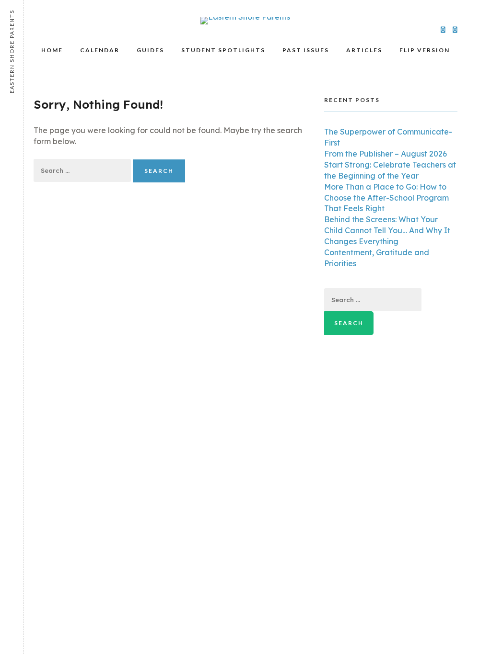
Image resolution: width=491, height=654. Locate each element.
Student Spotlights (223, 50)
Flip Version (424, 50)
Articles (364, 50)
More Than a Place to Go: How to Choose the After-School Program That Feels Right (386, 198)
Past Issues (305, 50)
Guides (150, 50)
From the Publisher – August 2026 (385, 153)
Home (52, 50)
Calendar (99, 50)
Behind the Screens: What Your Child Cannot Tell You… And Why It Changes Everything (387, 230)
